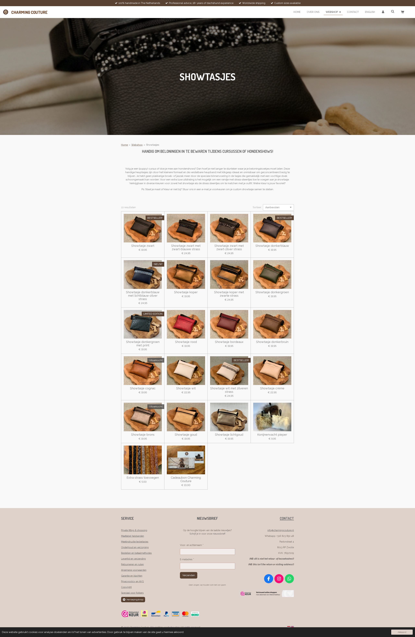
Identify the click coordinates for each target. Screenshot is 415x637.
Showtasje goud (186, 434)
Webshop (137, 144)
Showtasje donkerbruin (272, 342)
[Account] (383, 12)
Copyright (126, 587)
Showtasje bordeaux (229, 342)
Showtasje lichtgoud (229, 434)
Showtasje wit (186, 388)
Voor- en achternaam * (191, 545)
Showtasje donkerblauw (272, 245)
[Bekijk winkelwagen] (402, 12)
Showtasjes (152, 144)
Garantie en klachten (131, 575)
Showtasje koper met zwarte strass (229, 293)
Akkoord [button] (402, 632)
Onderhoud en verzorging (135, 547)
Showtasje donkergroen (272, 292)
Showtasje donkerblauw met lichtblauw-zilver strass (143, 295)
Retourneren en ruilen (132, 564)
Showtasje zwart (142, 245)
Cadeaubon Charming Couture (186, 479)
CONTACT (287, 518)
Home (124, 144)
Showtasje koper (186, 292)
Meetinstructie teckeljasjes (134, 541)
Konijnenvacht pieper (272, 434)
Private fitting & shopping (134, 530)
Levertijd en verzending (133, 558)
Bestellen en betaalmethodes (136, 553)
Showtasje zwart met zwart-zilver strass (229, 247)
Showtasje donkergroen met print (143, 343)
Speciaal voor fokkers (132, 593)
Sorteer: (257, 207)
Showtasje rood (186, 342)
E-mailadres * (187, 559)
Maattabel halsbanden (132, 536)
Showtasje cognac (142, 388)
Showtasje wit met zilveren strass (229, 390)
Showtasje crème (272, 388)
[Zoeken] (392, 11)
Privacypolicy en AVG (132, 581)
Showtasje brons (142, 434)
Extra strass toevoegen (143, 477)
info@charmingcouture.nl (280, 530)
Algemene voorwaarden (133, 570)
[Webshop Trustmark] (266, 596)
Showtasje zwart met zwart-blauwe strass (186, 247)
